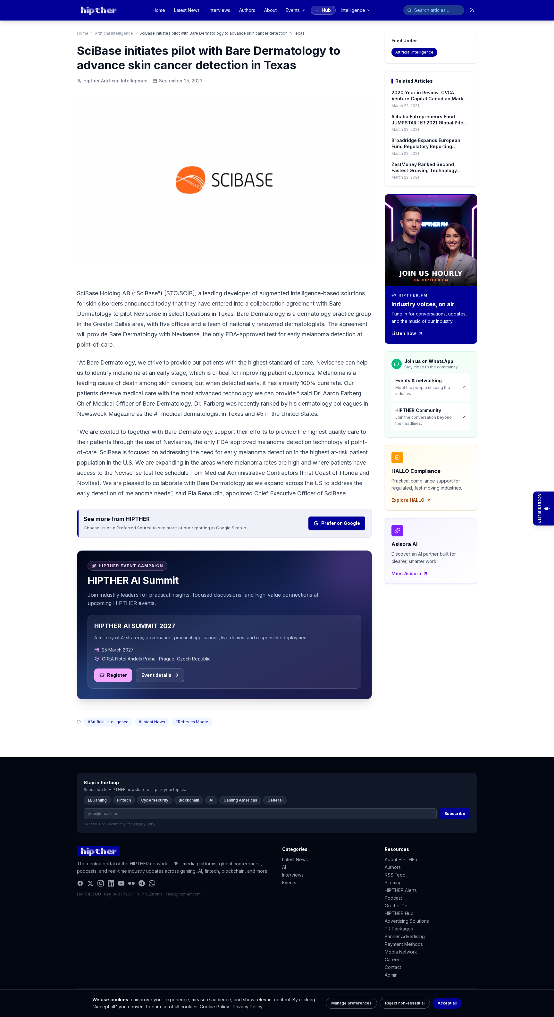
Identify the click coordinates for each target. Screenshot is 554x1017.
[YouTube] (121, 883)
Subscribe (454, 813)
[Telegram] (141, 883)
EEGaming (97, 800)
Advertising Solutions (407, 921)
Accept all (447, 1003)
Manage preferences (351, 1003)
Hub (326, 10)
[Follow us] (472, 10)
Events (293, 10)
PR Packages (399, 928)
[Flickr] (131, 883)
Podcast (393, 898)
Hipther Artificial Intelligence (115, 80)
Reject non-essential (404, 1003)
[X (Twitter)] (90, 883)
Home (159, 10)
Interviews (219, 10)
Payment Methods (404, 944)
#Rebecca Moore (191, 721)
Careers (393, 959)
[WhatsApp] (152, 883)
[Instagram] (100, 883)
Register (117, 675)
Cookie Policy (214, 1006)
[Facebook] (80, 883)
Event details (156, 675)
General (274, 800)
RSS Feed (395, 875)
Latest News (187, 10)
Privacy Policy (248, 1006)
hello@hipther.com (183, 894)
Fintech (124, 800)
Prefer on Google (340, 523)
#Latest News (152, 721)
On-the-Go (396, 905)
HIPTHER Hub (399, 913)
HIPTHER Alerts (401, 890)
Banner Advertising (405, 936)
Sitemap (393, 882)
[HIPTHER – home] (98, 10)
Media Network (401, 951)
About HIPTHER (401, 859)
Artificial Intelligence (114, 33)
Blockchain (189, 800)
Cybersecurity (154, 800)
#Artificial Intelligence (108, 721)
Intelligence (353, 10)
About (270, 10)
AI (211, 800)
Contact (393, 967)
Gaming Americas (240, 800)
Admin (391, 975)
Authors (247, 10)
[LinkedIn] (111, 883)
